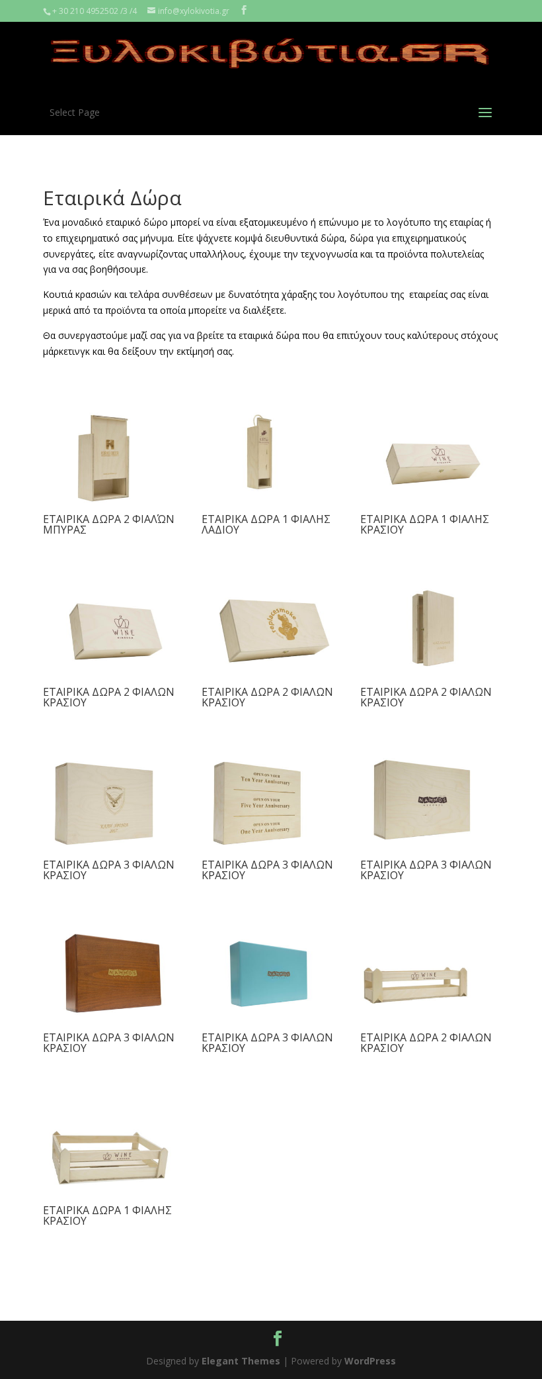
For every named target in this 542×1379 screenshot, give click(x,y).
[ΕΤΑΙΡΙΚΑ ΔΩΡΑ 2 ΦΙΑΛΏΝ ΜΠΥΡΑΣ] (115, 503)
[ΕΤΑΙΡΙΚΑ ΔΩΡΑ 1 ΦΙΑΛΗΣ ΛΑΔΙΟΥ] (274, 503)
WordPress (370, 1361)
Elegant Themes (241, 1361)
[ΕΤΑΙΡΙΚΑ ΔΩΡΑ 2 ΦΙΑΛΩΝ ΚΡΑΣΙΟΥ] (115, 676)
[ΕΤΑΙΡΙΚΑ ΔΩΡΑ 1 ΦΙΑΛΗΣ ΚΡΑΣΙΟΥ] (433, 503)
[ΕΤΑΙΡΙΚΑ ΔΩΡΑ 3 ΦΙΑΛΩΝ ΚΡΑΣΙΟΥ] (115, 849)
